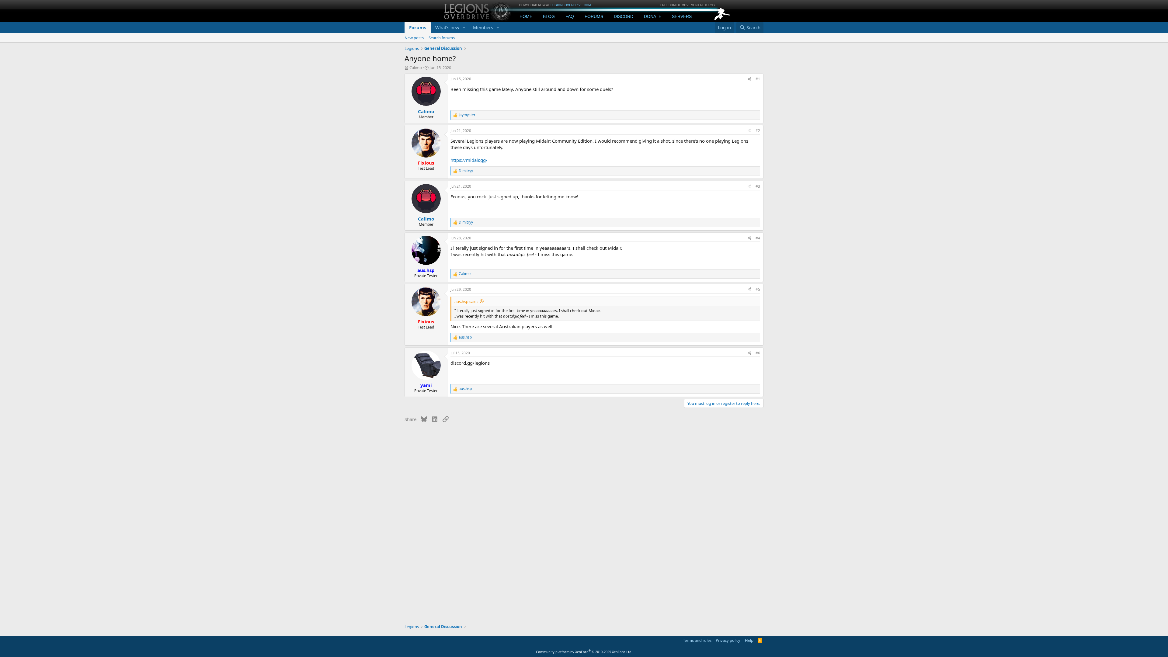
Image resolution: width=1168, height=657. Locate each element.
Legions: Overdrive (478, 11)
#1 (758, 79)
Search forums (442, 37)
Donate (652, 16)
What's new (447, 27)
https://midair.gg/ (469, 160)
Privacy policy (728, 640)
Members (483, 27)
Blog (549, 16)
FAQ (569, 16)
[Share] (749, 79)
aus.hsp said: (466, 301)
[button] (464, 27)
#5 (758, 289)
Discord (623, 16)
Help (749, 640)
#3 (758, 186)
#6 (758, 353)
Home (526, 16)
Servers (682, 16)
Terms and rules (697, 640)
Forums (594, 16)
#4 (758, 238)
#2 (758, 130)
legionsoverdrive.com (571, 5)
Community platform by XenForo (584, 651)
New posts (414, 37)
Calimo (415, 67)
